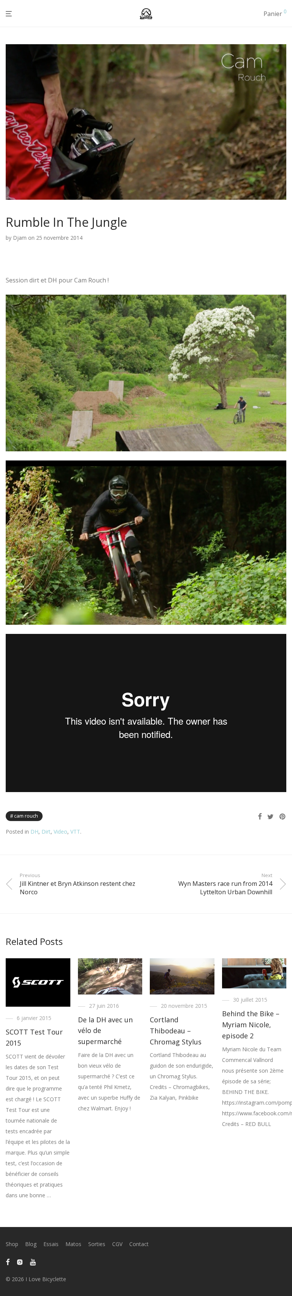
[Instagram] (19, 1261)
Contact (139, 1244)
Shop (12, 1244)
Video (60, 831)
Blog (30, 1244)
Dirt (46, 831)
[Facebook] (8, 1261)
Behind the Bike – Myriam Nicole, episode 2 (250, 1024)
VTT (75, 831)
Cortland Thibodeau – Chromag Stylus (176, 1030)
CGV (117, 1244)
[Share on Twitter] (270, 816)
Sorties (96, 1244)
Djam (20, 237)
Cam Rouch (26, 815)
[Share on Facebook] (260, 816)
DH (34, 831)
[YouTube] (33, 1261)
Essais (51, 1244)
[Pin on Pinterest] (282, 816)
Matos (73, 1244)
